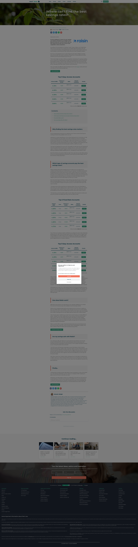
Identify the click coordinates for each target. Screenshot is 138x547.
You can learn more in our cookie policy (66, 273)
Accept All (69, 276)
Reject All (69, 279)
